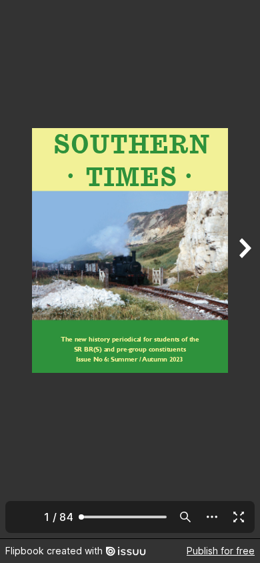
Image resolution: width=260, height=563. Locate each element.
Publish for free (221, 550)
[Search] (185, 517)
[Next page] (244, 269)
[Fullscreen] (238, 517)
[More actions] (212, 517)
